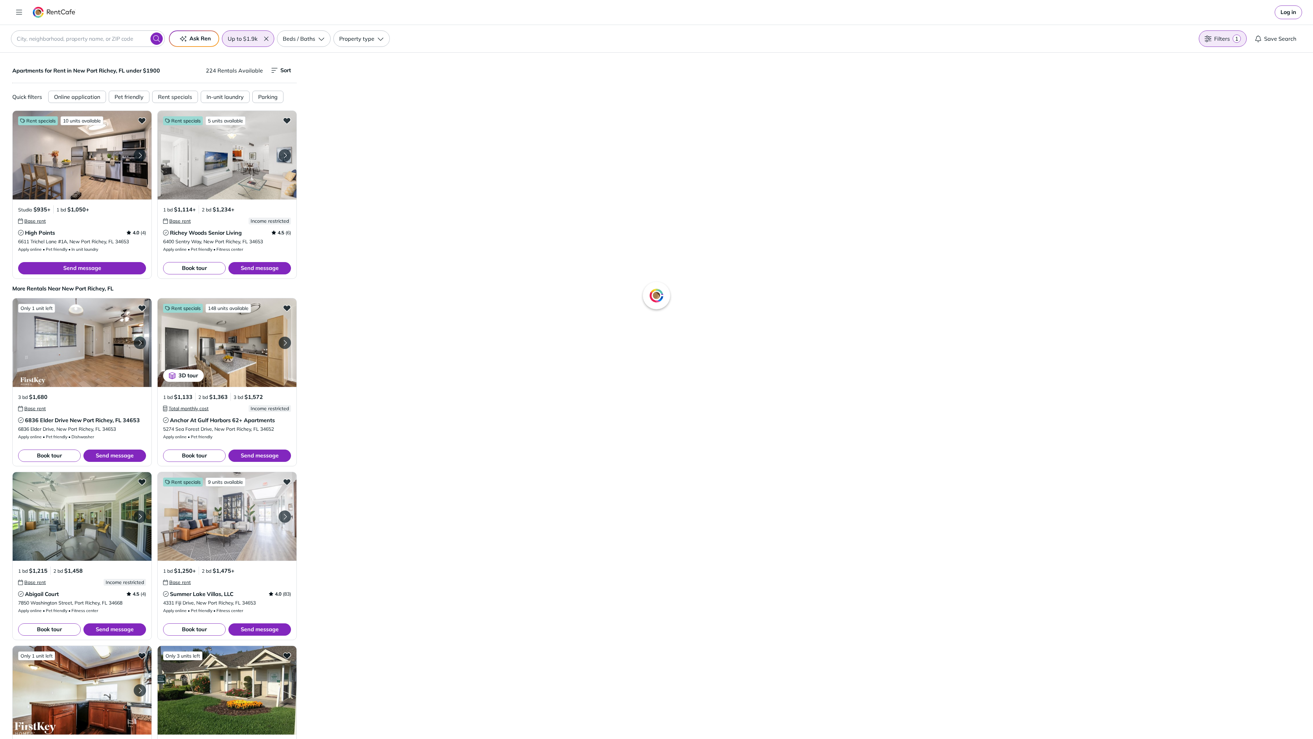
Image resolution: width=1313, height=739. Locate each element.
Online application (77, 96)
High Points (40, 232)
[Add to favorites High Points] (142, 120)
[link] (1288, 12)
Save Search (1280, 38)
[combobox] (88, 38)
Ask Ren (200, 38)
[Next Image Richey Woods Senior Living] (285, 155)
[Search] (156, 39)
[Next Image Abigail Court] (140, 516)
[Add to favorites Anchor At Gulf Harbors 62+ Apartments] (287, 308)
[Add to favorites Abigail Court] (142, 482)
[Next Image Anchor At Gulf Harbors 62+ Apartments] (285, 343)
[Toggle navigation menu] (19, 12)
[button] (266, 39)
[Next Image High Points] (140, 155)
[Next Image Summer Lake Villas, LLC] (285, 516)
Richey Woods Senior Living (206, 232)
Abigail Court (42, 594)
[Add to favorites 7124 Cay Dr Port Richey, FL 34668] (142, 655)
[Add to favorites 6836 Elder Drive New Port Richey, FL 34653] (142, 308)
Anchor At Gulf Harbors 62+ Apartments (222, 420)
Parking (268, 96)
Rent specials (175, 96)
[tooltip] (32, 221)
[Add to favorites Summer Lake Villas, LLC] (287, 482)
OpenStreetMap (840, 718)
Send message (82, 267)
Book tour (194, 267)
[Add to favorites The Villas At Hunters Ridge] (287, 655)
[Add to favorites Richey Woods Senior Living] (287, 120)
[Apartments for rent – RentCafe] (54, 12)
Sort (285, 70)
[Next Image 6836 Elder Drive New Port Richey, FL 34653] (140, 343)
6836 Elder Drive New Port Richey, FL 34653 (82, 420)
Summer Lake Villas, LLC (202, 594)
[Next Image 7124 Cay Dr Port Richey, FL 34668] (140, 690)
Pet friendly (129, 96)
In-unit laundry (225, 96)
